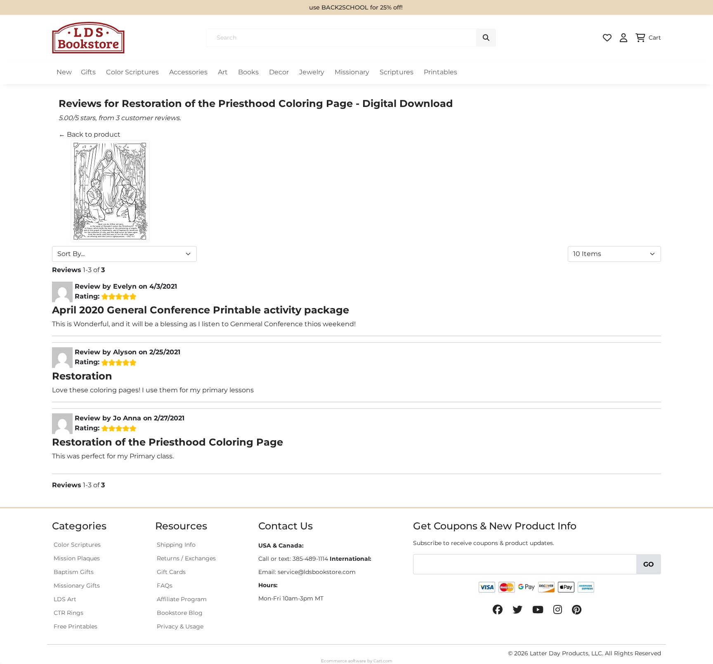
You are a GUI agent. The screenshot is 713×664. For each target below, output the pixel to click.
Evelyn (125, 286)
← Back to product (89, 134)
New (64, 72)
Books (248, 72)
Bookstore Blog (180, 613)
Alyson (125, 352)
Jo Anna (127, 418)
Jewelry (311, 72)
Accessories (188, 72)
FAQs (164, 585)
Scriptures (396, 72)
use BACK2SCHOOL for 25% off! (356, 7)
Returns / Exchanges (186, 558)
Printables (440, 72)
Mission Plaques (77, 558)
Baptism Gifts (74, 572)
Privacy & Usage (180, 626)
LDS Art (65, 599)
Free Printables (75, 626)
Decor (279, 72)
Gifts (88, 72)
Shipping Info (176, 544)
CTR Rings (68, 613)
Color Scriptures (132, 72)
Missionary (352, 72)
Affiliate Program (182, 599)
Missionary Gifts (77, 585)
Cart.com (382, 661)
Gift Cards (171, 572)
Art (223, 72)
